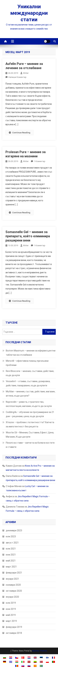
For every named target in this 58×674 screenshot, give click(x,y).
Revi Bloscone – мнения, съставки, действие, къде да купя (30, 373)
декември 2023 (14, 530)
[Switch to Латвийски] (29, 662)
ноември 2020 (13, 585)
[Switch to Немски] (4, 662)
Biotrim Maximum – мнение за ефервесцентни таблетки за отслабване (30, 352)
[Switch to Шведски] (41, 666)
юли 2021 (11, 548)
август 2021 (12, 542)
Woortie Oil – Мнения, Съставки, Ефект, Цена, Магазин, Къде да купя (30, 434)
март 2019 (11, 621)
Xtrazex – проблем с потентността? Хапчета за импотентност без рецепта (30, 424)
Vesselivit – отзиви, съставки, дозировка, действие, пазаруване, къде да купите (28, 383)
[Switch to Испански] (35, 666)
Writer (26, 73)
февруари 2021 (14, 572)
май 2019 (11, 615)
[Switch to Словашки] (23, 666)
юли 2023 (11, 536)
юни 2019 (11, 609)
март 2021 (11, 566)
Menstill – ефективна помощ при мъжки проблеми (27, 363)
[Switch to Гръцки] (11, 662)
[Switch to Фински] (47, 658)
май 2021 (11, 560)
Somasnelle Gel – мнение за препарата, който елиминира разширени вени (27, 236)
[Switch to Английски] (35, 658)
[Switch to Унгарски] (17, 662)
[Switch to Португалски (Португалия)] (53, 662)
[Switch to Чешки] (17, 658)
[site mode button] (47, 41)
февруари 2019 (14, 627)
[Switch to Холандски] (29, 658)
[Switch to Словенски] (29, 666)
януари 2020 (12, 597)
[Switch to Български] (4, 658)
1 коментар (39, 161)
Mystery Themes (39, 651)
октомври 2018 (14, 633)
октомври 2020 (14, 591)
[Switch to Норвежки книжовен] (41, 662)
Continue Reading (21, 132)
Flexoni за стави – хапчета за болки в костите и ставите (30, 444)
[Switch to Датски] (23, 658)
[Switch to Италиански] (23, 662)
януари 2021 (12, 579)
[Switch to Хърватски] (11, 658)
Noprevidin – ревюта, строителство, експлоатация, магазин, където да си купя (29, 404)
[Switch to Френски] (53, 658)
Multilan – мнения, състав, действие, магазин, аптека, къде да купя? (30, 393)
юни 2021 (11, 554)
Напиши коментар (17, 77)
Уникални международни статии (29, 13)
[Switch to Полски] (47, 662)
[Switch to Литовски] (35, 662)
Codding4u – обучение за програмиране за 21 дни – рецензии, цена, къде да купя (30, 414)
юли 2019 (11, 603)
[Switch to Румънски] (17, 666)
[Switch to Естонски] (41, 658)
